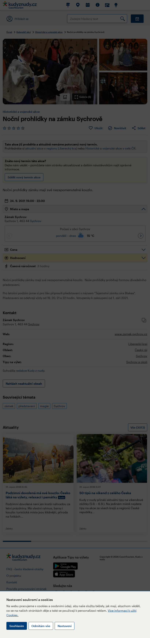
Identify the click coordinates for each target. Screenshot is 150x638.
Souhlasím (16, 626)
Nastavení (65, 626)
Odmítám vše (40, 626)
